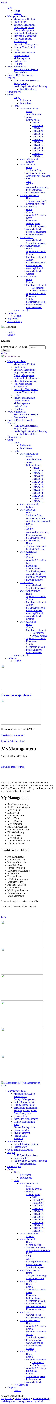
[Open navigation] (19, 356)
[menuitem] (31, 11)
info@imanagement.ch (29, 1082)
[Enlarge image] (22, 946)
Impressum (7, 1398)
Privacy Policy (22, 1398)
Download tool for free (12, 766)
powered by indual (25, 1400)
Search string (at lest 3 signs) (15, 347)
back (3, 917)
